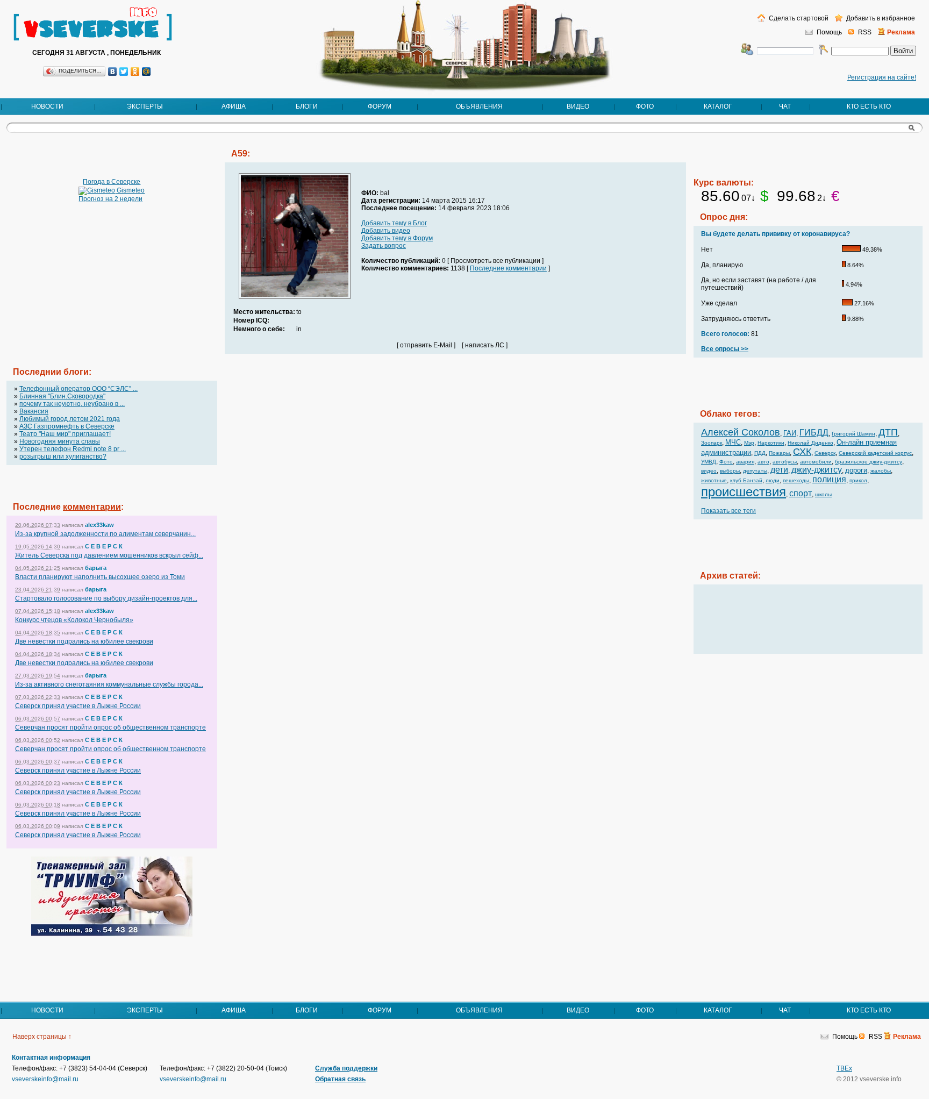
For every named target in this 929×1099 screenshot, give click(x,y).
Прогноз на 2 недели (110, 199)
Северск (824, 453)
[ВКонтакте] (112, 71)
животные (714, 480)
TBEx (844, 1068)
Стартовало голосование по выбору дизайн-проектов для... (106, 598)
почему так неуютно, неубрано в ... (72, 404)
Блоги (307, 106)
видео (709, 471)
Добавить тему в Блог (394, 223)
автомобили (816, 462)
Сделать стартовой (797, 18)
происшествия (743, 491)
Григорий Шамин (853, 434)
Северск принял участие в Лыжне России (78, 706)
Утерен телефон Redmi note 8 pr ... (72, 449)
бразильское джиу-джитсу (868, 462)
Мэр (749, 443)
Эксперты (145, 106)
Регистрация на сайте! (881, 77)
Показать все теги (728, 511)
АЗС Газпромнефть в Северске (67, 426)
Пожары (779, 453)
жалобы (880, 471)
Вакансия (33, 411)
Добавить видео (385, 230)
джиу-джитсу (816, 469)
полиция (829, 479)
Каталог (718, 106)
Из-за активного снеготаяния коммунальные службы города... (109, 684)
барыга (95, 568)
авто (763, 462)
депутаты (755, 471)
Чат (785, 106)
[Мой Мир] (146, 71)
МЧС (733, 442)
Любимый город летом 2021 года (69, 419)
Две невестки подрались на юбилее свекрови (84, 641)
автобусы (785, 462)
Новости (47, 106)
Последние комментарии (508, 268)
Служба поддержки (346, 1068)
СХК (802, 451)
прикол (858, 480)
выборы (730, 471)
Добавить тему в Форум (397, 238)
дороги (856, 470)
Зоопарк (711, 443)
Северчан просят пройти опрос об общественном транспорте (110, 727)
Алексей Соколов (740, 432)
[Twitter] (124, 71)
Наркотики (771, 443)
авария (745, 462)
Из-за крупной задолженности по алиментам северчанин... (105, 534)
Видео (578, 106)
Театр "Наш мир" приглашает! (65, 434)
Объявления (479, 106)
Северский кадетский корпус (875, 453)
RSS (864, 32)
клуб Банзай (746, 480)
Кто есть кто (869, 106)
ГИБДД (813, 432)
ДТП (888, 432)
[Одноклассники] (135, 71)
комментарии (92, 506)
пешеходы (796, 480)
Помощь (829, 32)
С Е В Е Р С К (104, 546)
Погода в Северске (111, 181)
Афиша (233, 106)
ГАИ (789, 433)
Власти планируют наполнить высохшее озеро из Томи (100, 577)
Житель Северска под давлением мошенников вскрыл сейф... (109, 555)
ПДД (760, 453)
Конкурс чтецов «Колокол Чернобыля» (74, 620)
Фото (645, 106)
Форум (379, 106)
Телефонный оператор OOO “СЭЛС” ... (78, 389)
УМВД (708, 462)
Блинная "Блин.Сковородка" (62, 396)
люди (773, 480)
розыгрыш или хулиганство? (62, 456)
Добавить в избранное (880, 18)
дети (779, 469)
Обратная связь (340, 1079)
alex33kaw (99, 525)
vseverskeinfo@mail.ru (45, 1079)
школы (823, 494)
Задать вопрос (383, 245)
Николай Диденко (810, 443)
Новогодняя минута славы (59, 441)
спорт (800, 493)
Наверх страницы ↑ (42, 1036)
